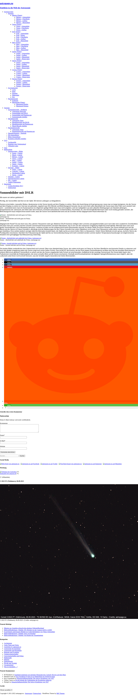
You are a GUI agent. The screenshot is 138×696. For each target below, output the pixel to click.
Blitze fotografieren (14, 137)
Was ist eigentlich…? (10, 667)
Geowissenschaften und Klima (14, 656)
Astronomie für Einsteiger (12, 649)
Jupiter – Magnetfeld (22, 57)
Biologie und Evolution (11, 652)
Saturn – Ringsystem (22, 68)
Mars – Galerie (17, 160)
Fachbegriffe (12, 142)
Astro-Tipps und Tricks (11, 645)
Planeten (11, 13)
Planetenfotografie (14, 128)
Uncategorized (8, 665)
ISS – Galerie (12, 180)
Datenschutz (12, 188)
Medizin (6, 659)
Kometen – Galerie (18, 166)
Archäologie (8, 643)
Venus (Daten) (16, 24)
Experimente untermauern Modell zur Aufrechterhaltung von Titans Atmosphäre (29, 632)
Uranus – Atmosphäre (23, 71)
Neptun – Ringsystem (23, 86)
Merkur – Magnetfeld (23, 22)
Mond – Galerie (17, 155)
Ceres (14, 90)
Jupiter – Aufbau (21, 55)
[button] (8, 260)
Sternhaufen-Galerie (18, 173)
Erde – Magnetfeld (22, 41)
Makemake (15, 95)
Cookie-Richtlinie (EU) (15, 186)
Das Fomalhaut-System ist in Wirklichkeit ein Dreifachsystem (35, 676)
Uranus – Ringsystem (23, 77)
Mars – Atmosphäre (22, 44)
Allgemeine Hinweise (19, 111)
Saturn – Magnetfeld (22, 66)
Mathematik (8, 658)
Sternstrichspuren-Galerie (16, 178)
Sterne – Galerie (17, 175)
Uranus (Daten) (17, 70)
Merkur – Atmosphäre (23, 17)
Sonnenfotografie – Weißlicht (17, 110)
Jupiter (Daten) (17, 51)
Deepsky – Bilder (13, 168)
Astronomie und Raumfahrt (13, 650)
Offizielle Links (13, 146)
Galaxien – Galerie (18, 171)
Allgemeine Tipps (17, 120)
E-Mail (2, 441)
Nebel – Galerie (17, 169)
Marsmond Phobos (22, 104)
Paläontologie (8, 661)
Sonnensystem (8, 12)
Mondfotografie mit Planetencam (22, 124)
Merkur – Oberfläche (23, 19)
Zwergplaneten (13, 88)
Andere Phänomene (14, 182)
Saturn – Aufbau (21, 64)
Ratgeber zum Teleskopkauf (17, 144)
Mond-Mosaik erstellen (19, 126)
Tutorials (7, 108)
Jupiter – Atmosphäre (23, 53)
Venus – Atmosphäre (22, 26)
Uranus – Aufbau (21, 73)
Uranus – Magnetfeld (23, 75)
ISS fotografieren (13, 135)
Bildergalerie (8, 149)
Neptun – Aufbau (21, 82)
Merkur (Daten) (17, 15)
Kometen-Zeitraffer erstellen (17, 139)
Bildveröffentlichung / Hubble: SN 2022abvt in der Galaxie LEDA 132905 (28, 630)
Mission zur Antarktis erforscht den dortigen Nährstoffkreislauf (24, 628)
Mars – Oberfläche (22, 46)
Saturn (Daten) (17, 61)
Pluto (13, 91)
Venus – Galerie (17, 158)
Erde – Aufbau (21, 39)
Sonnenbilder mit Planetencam (22, 115)
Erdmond (15, 100)
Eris (13, 97)
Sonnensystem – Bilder (15, 151)
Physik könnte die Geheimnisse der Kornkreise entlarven (33, 680)
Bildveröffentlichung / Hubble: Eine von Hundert (19, 633)
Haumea (14, 93)
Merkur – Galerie (17, 157)
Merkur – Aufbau (21, 21)
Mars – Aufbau (21, 48)
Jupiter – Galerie (17, 162)
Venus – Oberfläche (22, 28)
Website (2, 446)
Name (2, 435)
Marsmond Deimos (22, 106)
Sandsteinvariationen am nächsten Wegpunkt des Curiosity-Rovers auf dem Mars (40, 675)
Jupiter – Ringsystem (22, 59)
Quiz (5, 148)
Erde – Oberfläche (22, 37)
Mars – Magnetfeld (22, 50)
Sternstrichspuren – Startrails (17, 133)
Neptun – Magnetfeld (23, 84)
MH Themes (60, 693)
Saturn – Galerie (17, 164)
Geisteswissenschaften (11, 654)
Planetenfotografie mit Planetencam (23, 131)
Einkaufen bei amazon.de (8, 473)
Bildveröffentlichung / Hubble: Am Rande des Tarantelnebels (23, 635)
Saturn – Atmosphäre (23, 62)
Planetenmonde (13, 99)
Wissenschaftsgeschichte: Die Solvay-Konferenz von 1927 (35, 678)
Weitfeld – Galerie (14, 177)
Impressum (7, 184)
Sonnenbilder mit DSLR (20, 113)
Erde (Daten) (16, 32)
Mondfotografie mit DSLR (20, 122)
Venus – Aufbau (21, 30)
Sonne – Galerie (17, 153)
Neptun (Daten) (17, 79)
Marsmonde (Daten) (18, 102)
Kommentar (4, 423)
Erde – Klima (20, 35)
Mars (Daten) (16, 42)
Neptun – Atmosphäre (23, 81)
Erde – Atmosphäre (22, 33)
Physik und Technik (10, 663)
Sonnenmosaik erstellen (19, 117)
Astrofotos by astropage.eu (12, 647)
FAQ (5, 140)
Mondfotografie (13, 119)
